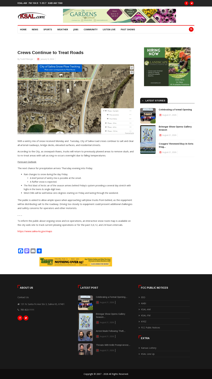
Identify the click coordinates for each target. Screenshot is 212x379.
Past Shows (128, 29)
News (35, 29)
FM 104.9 (33, 3)
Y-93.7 (43, 3)
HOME (23, 29)
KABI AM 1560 (55, 3)
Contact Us (23, 297)
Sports (47, 29)
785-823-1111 (27, 309)
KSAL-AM (22, 3)
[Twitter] (192, 3)
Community (90, 29)
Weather (62, 29)
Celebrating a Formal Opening (175, 109)
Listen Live (109, 29)
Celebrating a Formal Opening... (111, 297)
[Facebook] (186, 3)
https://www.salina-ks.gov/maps (35, 231)
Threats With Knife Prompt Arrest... (113, 345)
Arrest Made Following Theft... (110, 331)
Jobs (75, 29)
